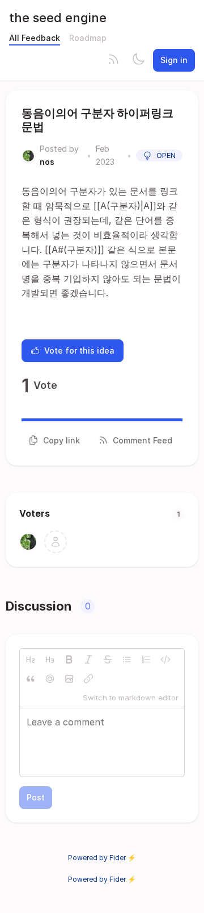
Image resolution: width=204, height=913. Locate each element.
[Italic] (88, 659)
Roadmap (88, 38)
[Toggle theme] (138, 60)
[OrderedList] (146, 659)
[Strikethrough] (107, 659)
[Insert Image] (69, 678)
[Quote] (30, 678)
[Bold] (69, 659)
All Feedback (34, 38)
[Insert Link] (88, 678)
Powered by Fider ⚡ (102, 857)
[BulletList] (126, 659)
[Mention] (49, 678)
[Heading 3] (49, 659)
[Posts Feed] (113, 60)
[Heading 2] (30, 659)
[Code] (165, 659)
